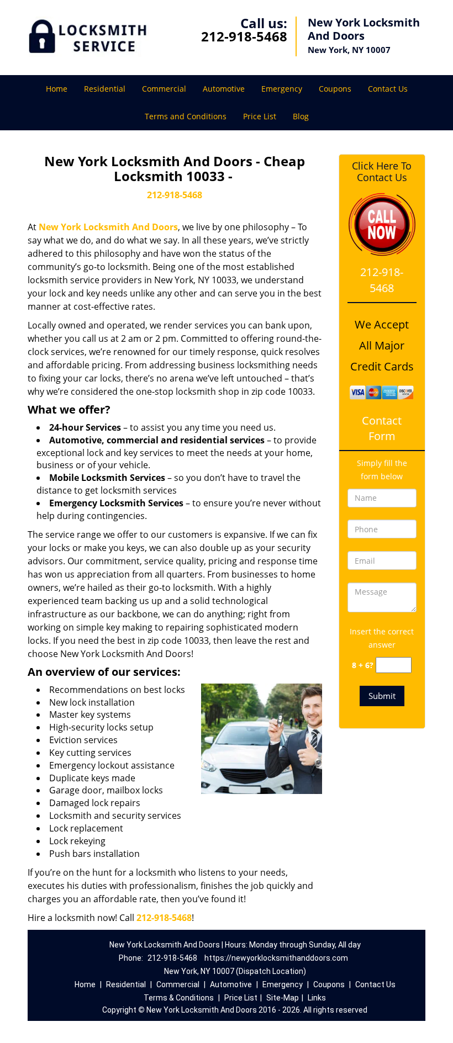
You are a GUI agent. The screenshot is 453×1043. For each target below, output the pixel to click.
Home (56, 88)
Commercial (164, 88)
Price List (259, 116)
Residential (104, 88)
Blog (301, 116)
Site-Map (282, 997)
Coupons (335, 88)
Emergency (281, 88)
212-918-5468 (244, 36)
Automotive (224, 88)
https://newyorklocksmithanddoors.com (276, 958)
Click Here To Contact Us (382, 171)
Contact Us (388, 88)
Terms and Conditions (186, 116)
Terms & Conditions (179, 997)
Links (317, 997)
